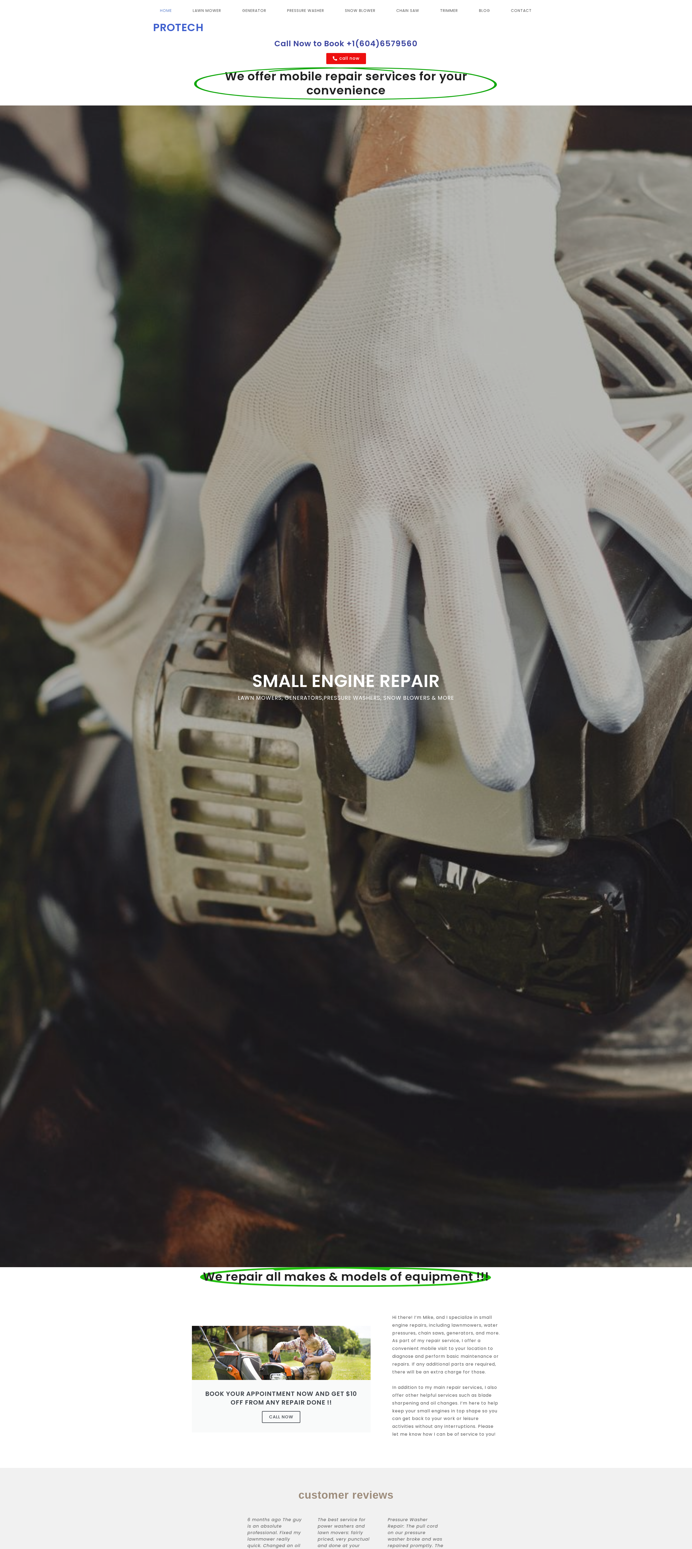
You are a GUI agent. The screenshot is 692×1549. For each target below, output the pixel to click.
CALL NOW (281, 1417)
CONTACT (521, 10)
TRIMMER (449, 10)
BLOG (484, 10)
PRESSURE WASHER (305, 10)
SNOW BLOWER (360, 10)
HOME (166, 10)
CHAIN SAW (407, 10)
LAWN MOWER (207, 10)
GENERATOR (254, 10)
